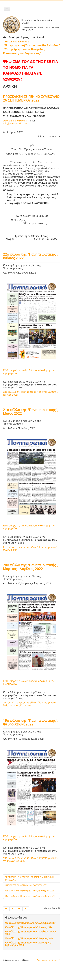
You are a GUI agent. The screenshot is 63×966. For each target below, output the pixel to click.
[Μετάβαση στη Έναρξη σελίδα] (6, 908)
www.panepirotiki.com (15, 120)
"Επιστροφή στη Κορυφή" (48, 960)
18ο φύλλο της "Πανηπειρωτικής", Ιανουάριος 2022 (29, 890)
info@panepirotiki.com (15, 123)
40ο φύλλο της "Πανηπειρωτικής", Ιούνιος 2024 (28, 927)
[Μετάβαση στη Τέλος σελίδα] (26, 908)
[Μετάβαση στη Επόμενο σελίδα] (19, 908)
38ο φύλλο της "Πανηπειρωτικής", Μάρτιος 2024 (29, 938)
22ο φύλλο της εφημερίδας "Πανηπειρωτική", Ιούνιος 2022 (30, 393)
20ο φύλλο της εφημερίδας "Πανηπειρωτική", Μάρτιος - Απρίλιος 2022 (30, 704)
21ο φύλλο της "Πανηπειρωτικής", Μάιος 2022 (30, 411)
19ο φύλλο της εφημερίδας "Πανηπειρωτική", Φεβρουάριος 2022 (30, 859)
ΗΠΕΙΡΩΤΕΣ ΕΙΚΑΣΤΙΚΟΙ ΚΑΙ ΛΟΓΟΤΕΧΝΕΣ (25, 885)
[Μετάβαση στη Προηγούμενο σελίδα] (13, 908)
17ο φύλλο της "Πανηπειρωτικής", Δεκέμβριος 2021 (30, 896)
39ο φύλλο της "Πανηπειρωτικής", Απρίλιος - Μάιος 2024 (30, 932)
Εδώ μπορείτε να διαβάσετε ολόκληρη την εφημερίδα (28, 371)
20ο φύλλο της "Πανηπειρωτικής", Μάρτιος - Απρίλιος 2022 (30, 567)
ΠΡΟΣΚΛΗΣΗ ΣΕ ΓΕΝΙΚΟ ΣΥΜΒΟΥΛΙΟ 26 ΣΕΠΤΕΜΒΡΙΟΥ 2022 (31, 98)
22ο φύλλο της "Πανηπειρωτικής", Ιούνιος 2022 (30, 256)
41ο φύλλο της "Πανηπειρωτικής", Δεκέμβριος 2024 (30, 922)
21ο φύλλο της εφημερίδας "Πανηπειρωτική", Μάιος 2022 (30, 548)
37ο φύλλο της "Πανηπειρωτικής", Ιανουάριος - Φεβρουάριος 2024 (28, 943)
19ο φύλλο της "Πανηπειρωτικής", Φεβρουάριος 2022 (30, 722)
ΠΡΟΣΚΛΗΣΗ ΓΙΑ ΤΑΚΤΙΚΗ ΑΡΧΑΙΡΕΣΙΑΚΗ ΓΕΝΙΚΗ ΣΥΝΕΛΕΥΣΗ (29, 878)
